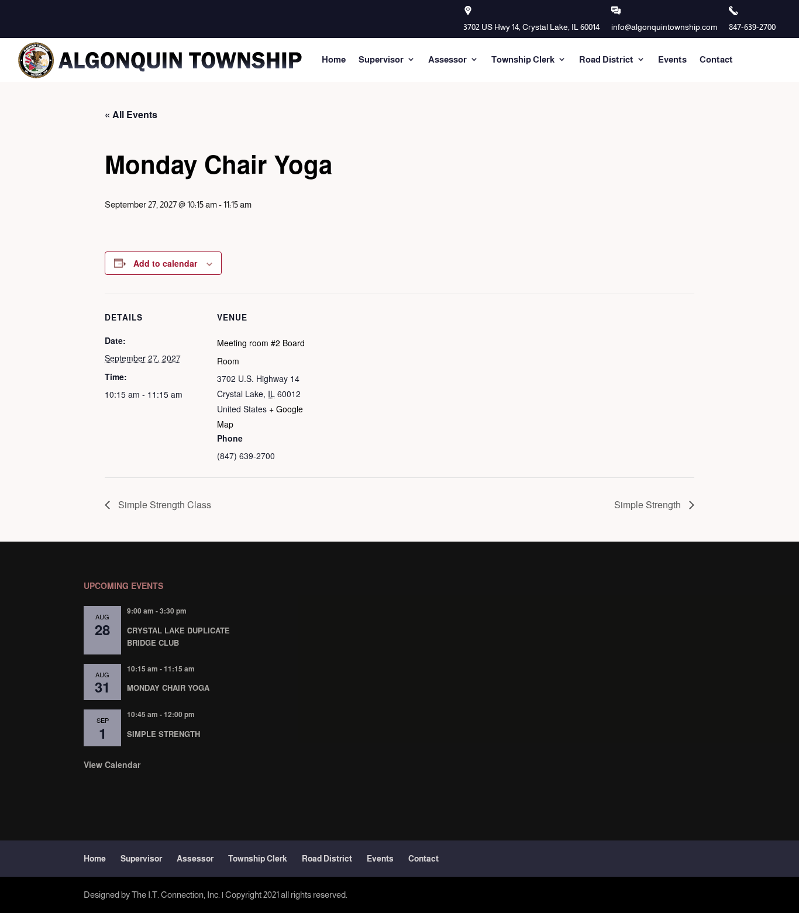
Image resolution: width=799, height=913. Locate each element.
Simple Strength (648, 504)
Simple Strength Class (163, 504)
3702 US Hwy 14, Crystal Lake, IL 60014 (531, 27)
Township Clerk (523, 59)
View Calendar (112, 764)
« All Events (131, 114)
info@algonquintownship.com (664, 27)
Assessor (447, 59)
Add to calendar (165, 263)
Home (334, 59)
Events (672, 59)
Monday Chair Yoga (168, 687)
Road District (606, 59)
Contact (716, 59)
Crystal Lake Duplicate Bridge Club (178, 636)
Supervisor (381, 59)
